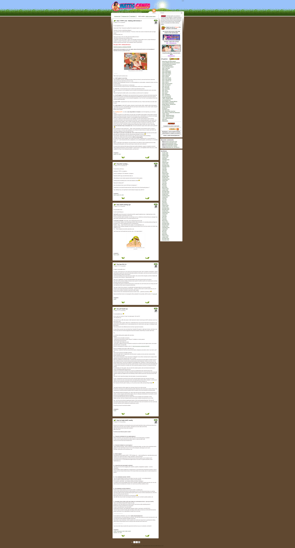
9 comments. (122, 22)
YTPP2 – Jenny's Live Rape (168, 116)
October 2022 (165, 152)
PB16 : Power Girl (166, 75)
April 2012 (164, 233)
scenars (151, 16)
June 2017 (164, 161)
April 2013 (164, 219)
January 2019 (165, 156)
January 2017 (165, 163)
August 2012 (165, 228)
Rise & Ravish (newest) (167, 65)
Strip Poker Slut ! (166, 109)
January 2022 (165, 154)
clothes (147, 16)
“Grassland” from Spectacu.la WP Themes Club (153, 545)
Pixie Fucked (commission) (168, 102)
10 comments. (123, 310)
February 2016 (165, 173)
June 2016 (164, 169)
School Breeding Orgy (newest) (169, 64)
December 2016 (165, 165)
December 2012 (165, 223)
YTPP (119, 154)
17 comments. (123, 265)
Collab (114, 531)
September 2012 (165, 227)
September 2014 (165, 195)
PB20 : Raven (165, 69)
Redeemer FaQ (125, 16)
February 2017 (165, 162)
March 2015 (164, 187)
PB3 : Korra (164, 93)
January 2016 (165, 174)
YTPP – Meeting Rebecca (167, 118)
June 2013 (164, 216)
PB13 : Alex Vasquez (166, 79)
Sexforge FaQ (117, 16)
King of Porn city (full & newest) (169, 61)
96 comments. (123, 421)
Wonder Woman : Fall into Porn (169, 104)
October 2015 (165, 177)
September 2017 (165, 159)
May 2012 (164, 231)
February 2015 (165, 188)
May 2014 (164, 201)
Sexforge (115, 532)
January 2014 (165, 206)
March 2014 (164, 204)
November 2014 (165, 192)
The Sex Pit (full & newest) (168, 66)
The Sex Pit (154, 294)
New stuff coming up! (124, 204)
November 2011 (165, 239)
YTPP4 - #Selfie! (165, 113)
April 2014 (164, 202)
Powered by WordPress (137, 545)
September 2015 (165, 179)
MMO (126, 531)
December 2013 (165, 208)
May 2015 (164, 184)
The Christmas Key (166, 100)
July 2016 (164, 168)
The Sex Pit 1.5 (121, 264)
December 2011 (165, 238)
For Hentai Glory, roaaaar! (172, 144)
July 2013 (164, 215)
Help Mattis (132, 16)
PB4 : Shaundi (165, 91)
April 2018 (164, 158)
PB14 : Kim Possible (166, 77)
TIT (117, 154)
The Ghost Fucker (166, 105)
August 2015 (165, 180)
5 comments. (122, 206)
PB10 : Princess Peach (167, 83)
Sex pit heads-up (122, 309)
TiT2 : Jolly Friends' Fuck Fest (168, 111)
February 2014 (165, 205)
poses (154, 16)
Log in (183, 0)
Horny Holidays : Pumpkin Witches (169, 101)
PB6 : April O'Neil (166, 89)
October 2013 (165, 210)
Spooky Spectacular (166, 97)
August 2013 (165, 213)
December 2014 (165, 191)
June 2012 (164, 230)
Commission (119, 531)
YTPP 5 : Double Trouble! (167, 98)
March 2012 (164, 234)
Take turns (164, 119)
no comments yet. (123, 165)
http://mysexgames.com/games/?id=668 (122, 47)
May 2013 (164, 217)
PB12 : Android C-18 (166, 80)
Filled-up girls (165, 120)
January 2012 (165, 237)
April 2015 (164, 186)
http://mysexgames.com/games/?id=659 (141, 346)
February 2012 (165, 235)
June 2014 (164, 199)
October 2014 (165, 194)
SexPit (114, 154)
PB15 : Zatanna (165, 76)
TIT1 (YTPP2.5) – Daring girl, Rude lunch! (171, 112)
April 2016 (164, 170)
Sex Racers (164, 108)
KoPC (114, 195)
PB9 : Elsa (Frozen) (166, 84)
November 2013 (165, 209)
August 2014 (165, 197)
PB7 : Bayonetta (165, 87)
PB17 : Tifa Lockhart (166, 73)
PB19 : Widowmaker (166, 71)
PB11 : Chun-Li (165, 82)
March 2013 (164, 220)
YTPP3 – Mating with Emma (168, 115)
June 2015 (164, 183)
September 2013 (165, 212)
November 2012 (165, 224)
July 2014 (164, 198)
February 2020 (165, 155)
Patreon (177, 27)
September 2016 (165, 166)
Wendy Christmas (166, 107)
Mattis (116, 22)
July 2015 (164, 181)
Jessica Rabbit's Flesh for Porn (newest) (171, 62)
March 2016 (164, 172)
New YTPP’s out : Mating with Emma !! (129, 21)
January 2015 (165, 190)
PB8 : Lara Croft (165, 86)
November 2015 (165, 176)
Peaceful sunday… (123, 164)
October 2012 (165, 226)
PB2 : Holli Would (166, 94)
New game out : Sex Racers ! (173, 147)
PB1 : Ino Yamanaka (166, 95)
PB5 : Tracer (165, 90)
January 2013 (165, 221)
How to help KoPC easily (125, 420)
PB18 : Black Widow (166, 72)
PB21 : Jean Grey (166, 68)
